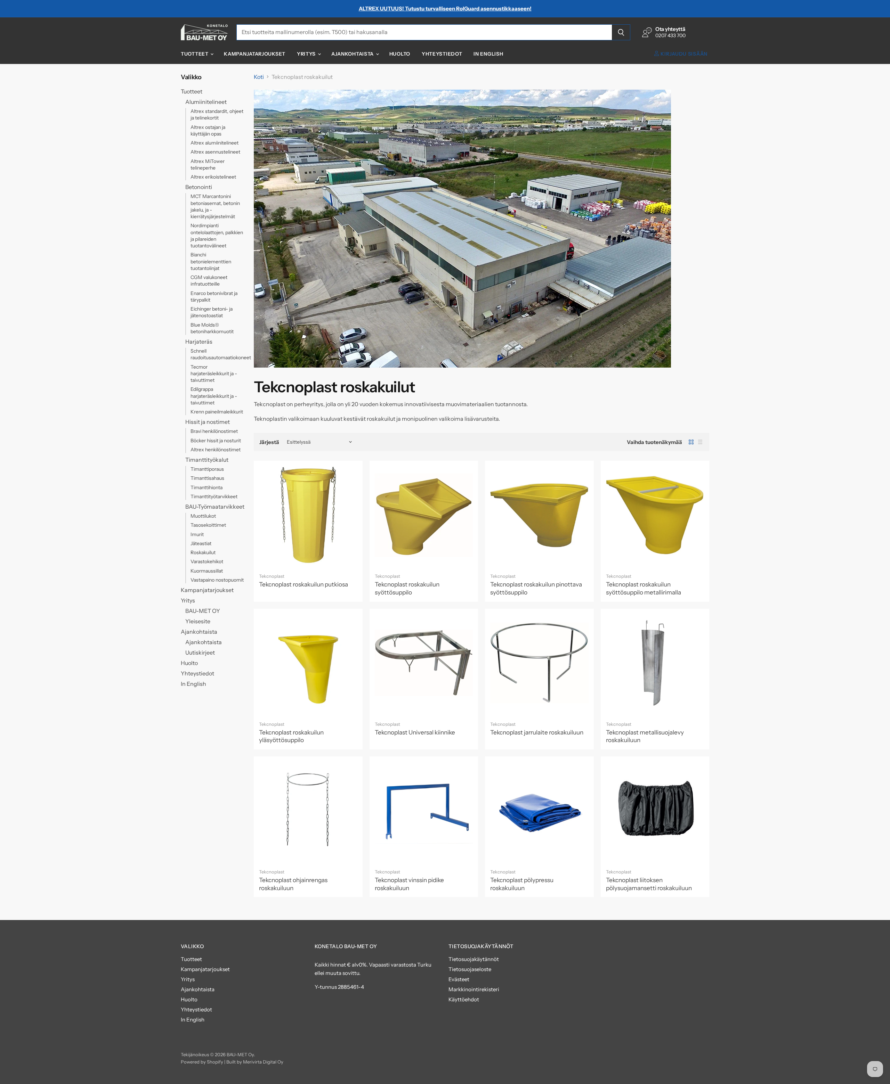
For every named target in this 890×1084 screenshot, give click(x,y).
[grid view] (691, 441)
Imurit (197, 534)
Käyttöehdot (463, 999)
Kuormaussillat (207, 571)
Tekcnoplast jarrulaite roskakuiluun (536, 732)
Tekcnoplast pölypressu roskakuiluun (521, 884)
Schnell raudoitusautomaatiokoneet (221, 354)
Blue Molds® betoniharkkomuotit (212, 328)
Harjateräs (198, 341)
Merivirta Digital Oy (263, 1062)
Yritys (307, 54)
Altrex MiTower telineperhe (208, 164)
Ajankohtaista (353, 54)
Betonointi (198, 186)
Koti (259, 77)
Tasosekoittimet (208, 525)
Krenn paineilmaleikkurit (217, 412)
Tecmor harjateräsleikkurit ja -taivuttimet (214, 374)
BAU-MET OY (202, 610)
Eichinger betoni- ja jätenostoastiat (212, 312)
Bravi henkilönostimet (214, 431)
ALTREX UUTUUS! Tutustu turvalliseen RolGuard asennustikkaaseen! (445, 8)
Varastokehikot (207, 561)
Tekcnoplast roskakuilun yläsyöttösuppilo (291, 736)
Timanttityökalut (206, 459)
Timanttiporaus (207, 469)
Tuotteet (195, 54)
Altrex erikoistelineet (213, 177)
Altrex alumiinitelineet (214, 143)
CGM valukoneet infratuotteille (209, 280)
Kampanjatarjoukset (254, 54)
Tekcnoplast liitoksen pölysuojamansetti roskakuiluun (649, 884)
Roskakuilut (203, 552)
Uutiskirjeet (200, 652)
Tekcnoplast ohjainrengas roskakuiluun (293, 884)
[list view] (700, 441)
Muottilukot (203, 516)
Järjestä (269, 442)
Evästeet (458, 979)
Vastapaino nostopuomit (217, 580)
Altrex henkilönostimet (216, 449)
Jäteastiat (201, 543)
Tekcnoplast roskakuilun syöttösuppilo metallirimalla (643, 588)
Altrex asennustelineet (215, 152)
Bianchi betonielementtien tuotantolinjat (211, 261)
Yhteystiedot (442, 54)
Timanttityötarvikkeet (214, 496)
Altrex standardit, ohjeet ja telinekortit (217, 114)
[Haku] (621, 32)
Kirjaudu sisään (683, 54)
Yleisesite (197, 621)
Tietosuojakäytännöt (473, 959)
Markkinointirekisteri (473, 989)
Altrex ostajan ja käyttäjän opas (208, 130)
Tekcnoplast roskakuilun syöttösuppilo (407, 588)
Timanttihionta (206, 487)
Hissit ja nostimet (207, 421)
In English (488, 54)
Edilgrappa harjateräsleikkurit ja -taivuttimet (214, 396)
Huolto (399, 54)
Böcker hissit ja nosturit (216, 440)
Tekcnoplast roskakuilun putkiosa (303, 584)
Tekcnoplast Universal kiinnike (415, 732)
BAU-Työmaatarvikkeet (214, 506)
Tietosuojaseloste (469, 969)
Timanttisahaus (207, 478)
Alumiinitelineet (206, 101)
